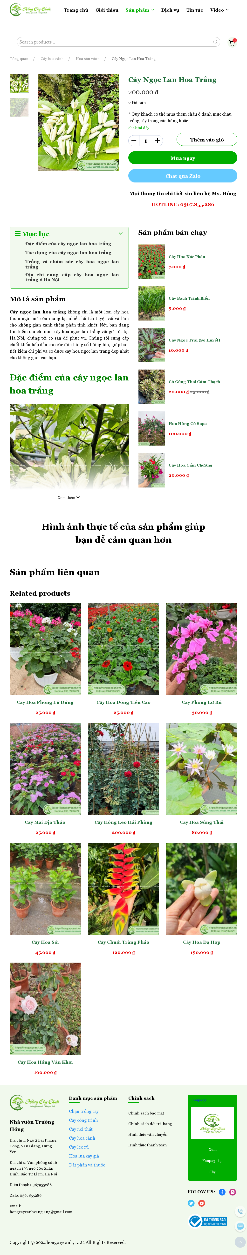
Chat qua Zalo (182, 175)
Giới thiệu (107, 10)
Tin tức (194, 10)
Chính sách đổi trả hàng (150, 1123)
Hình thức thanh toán (147, 1144)
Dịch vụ (170, 10)
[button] (240, 1242)
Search (215, 42)
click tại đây (138, 127)
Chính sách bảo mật (146, 1112)
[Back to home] (30, 9)
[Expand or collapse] (121, 233)
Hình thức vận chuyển (147, 1134)
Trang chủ (76, 10)
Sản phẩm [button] (137, 10)
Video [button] (217, 10)
